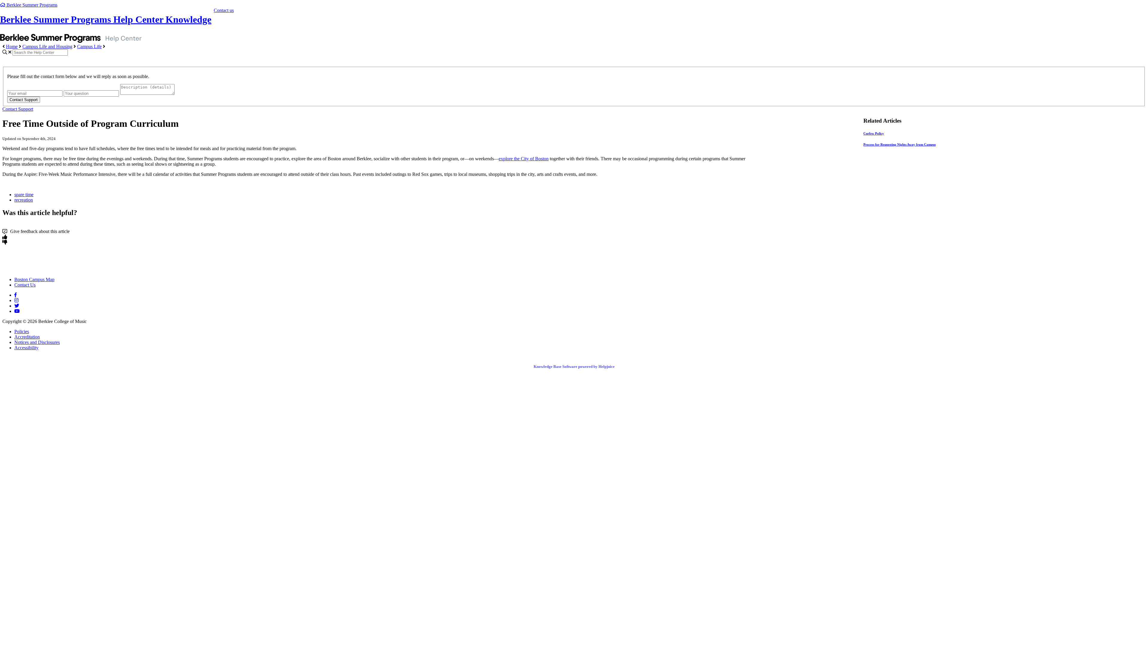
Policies (21, 331)
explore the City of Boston (524, 158)
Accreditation (27, 336)
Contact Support (17, 109)
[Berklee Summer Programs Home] (54, 269)
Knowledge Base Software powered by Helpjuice (574, 366)
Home (12, 46)
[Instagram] (16, 300)
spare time (23, 194)
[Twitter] (16, 305)
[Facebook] (15, 295)
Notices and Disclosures (37, 342)
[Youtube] (17, 311)
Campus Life (89, 46)
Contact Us (25, 284)
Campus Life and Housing (47, 46)
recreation (23, 199)
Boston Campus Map (34, 279)
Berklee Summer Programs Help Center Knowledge (105, 19)
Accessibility (26, 347)
